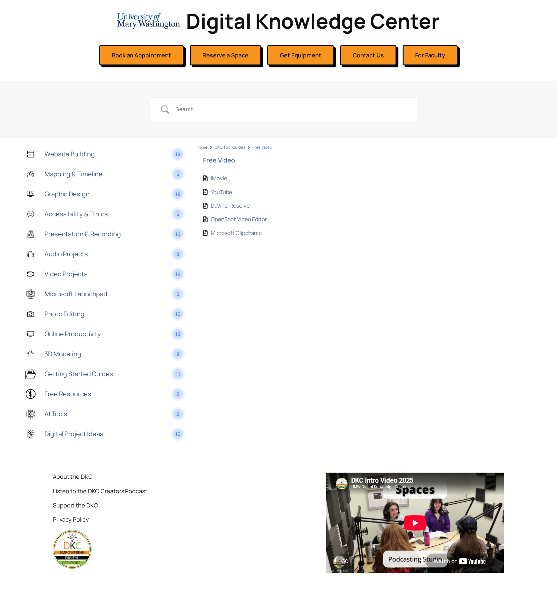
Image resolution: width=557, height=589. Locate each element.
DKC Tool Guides (230, 147)
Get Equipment (300, 55)
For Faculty (430, 55)
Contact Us (368, 55)
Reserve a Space (225, 55)
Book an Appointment (141, 55)
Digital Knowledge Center (313, 21)
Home (202, 147)
